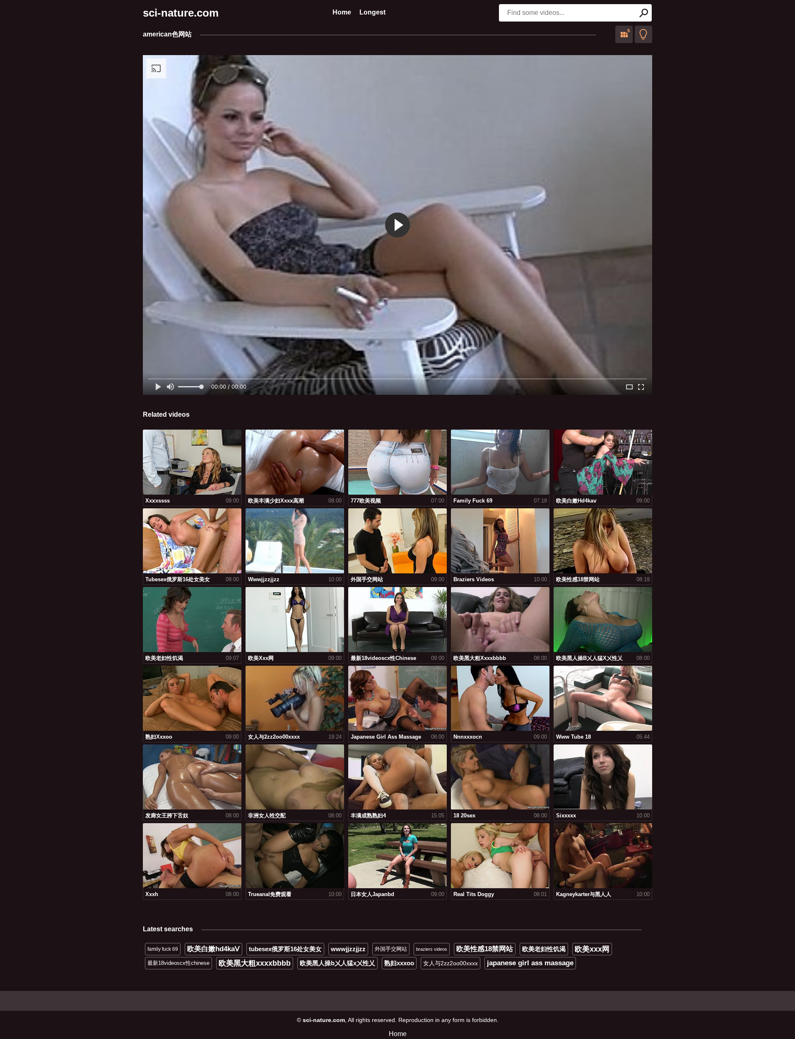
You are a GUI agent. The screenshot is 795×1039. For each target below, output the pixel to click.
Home (341, 12)
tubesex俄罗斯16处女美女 (285, 948)
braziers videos (431, 949)
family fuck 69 (162, 949)
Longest (372, 12)
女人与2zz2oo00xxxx (450, 963)
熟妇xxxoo (399, 963)
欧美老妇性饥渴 (544, 948)
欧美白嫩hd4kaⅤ (213, 949)
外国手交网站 (391, 949)
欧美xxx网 (592, 949)
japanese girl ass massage (530, 963)
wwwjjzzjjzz (348, 948)
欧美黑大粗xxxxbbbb (255, 963)
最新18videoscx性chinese (178, 963)
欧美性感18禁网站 (484, 949)
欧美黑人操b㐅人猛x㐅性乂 (337, 963)
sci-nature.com (181, 13)
